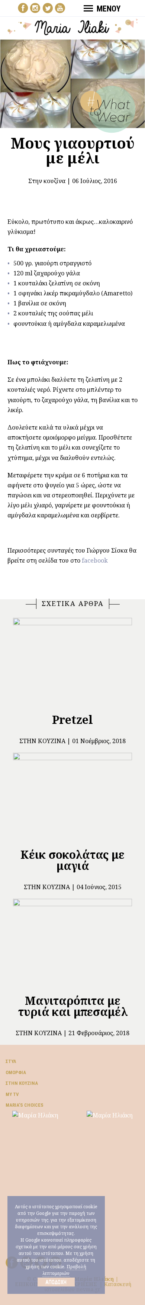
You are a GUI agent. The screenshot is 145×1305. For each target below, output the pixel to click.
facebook (95, 560)
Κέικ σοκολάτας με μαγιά (72, 860)
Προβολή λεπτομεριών (64, 1269)
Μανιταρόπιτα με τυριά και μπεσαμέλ (73, 1006)
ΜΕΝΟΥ (108, 8)
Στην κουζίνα (46, 181)
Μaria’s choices (25, 1105)
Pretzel (72, 719)
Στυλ (11, 1061)
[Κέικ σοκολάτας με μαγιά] (72, 797)
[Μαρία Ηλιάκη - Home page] (72, 26)
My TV (12, 1094)
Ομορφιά (16, 1072)
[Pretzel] (72, 662)
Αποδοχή (56, 1282)
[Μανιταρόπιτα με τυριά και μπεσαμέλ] (72, 943)
